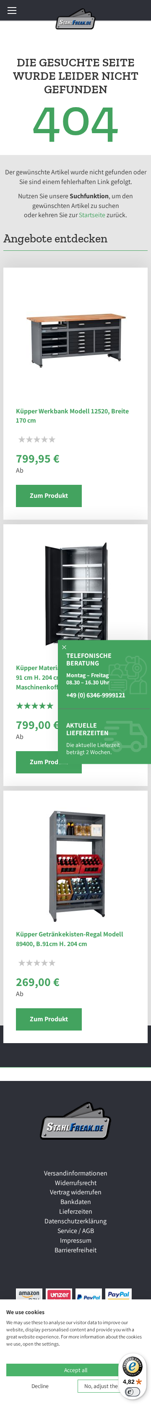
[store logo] (76, 18)
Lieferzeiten (75, 1211)
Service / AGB (75, 1230)
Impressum (75, 1240)
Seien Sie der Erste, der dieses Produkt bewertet (37, 439)
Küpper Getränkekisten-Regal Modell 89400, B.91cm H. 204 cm (69, 939)
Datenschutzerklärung (75, 1221)
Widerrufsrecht (75, 1182)
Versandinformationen (75, 1173)
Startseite (92, 214)
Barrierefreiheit (75, 1250)
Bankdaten (75, 1201)
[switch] (132, 1391)
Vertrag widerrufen (76, 1192)
